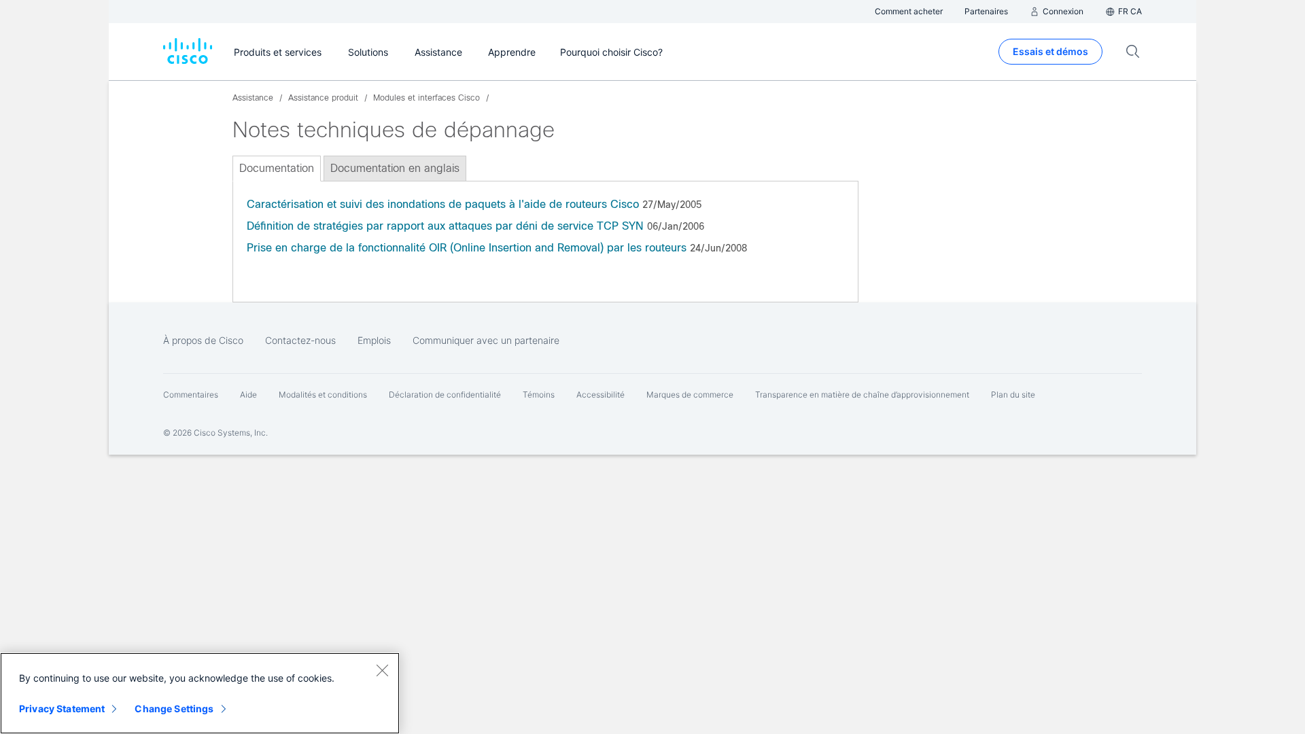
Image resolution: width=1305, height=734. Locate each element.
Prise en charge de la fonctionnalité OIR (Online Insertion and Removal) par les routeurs (466, 248)
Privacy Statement (62, 708)
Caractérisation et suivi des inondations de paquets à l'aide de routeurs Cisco (443, 204)
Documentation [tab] (276, 168)
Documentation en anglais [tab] (394, 168)
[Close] (382, 670)
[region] (200, 693)
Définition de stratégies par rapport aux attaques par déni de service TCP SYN (445, 226)
